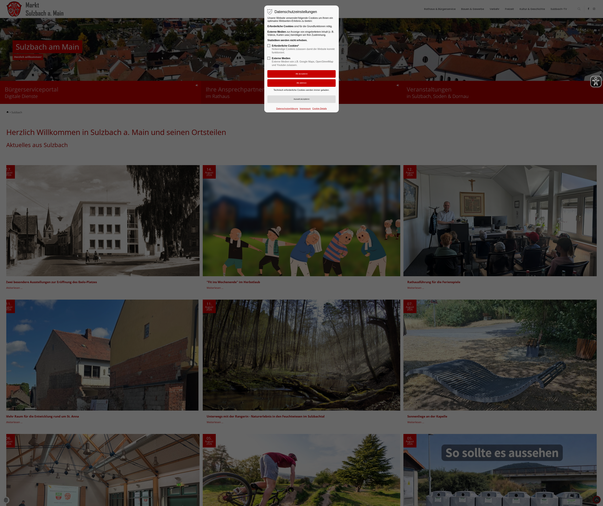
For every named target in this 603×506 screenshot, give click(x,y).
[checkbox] (268, 45)
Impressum (305, 108)
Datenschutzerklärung (287, 108)
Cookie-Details (319, 108)
